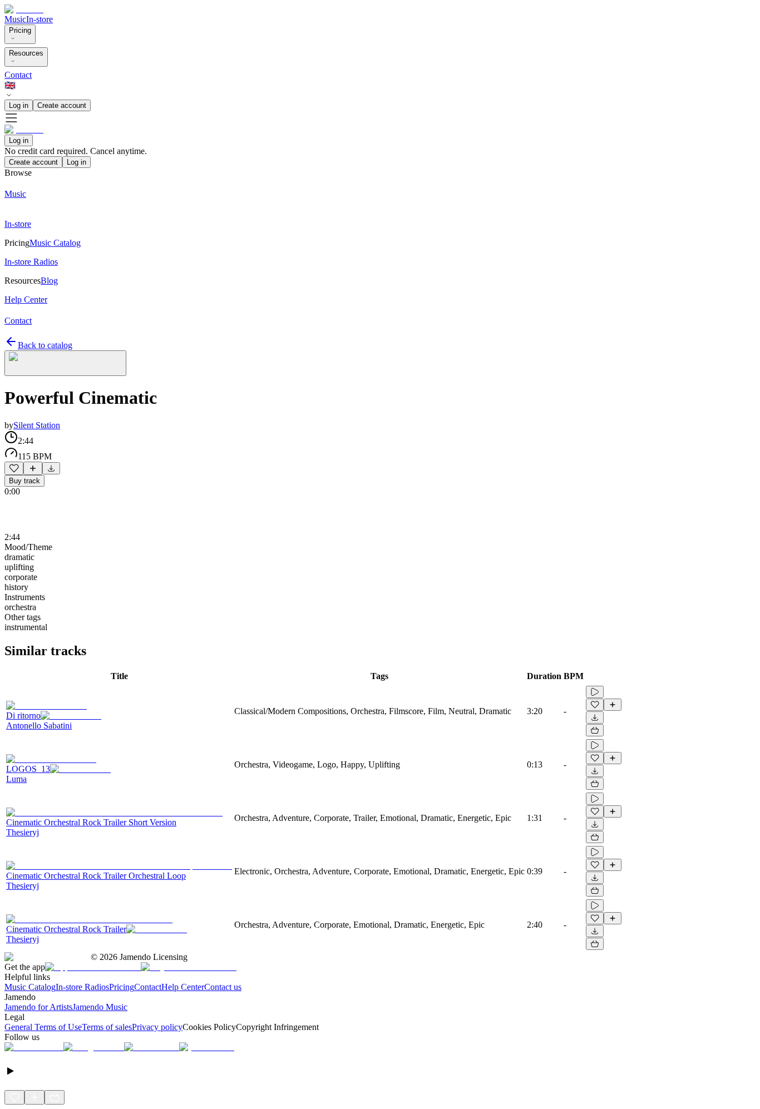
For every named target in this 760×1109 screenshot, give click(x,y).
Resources (26, 53)
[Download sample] (51, 468)
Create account (61, 105)
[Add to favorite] (13, 468)
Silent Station (36, 425)
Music (15, 19)
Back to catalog (45, 345)
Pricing (20, 30)
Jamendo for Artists (38, 1007)
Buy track (24, 481)
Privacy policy (157, 1027)
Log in (18, 105)
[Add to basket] (595, 730)
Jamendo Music (99, 1007)
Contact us (222, 987)
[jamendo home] (23, 9)
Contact (18, 75)
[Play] (65, 363)
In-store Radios (82, 987)
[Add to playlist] (32, 468)
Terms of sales (107, 1027)
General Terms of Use (43, 1027)
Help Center (182, 987)
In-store (39, 19)
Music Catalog (30, 987)
